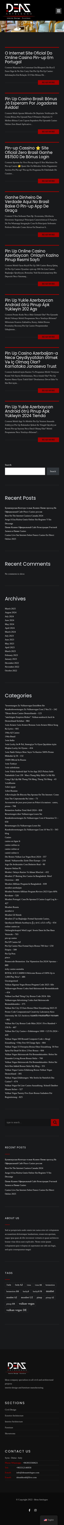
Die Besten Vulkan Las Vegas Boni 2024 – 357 (25, 857)
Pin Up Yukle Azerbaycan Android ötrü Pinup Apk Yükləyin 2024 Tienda (29, 411)
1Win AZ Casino (12, 732)
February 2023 (11, 655)
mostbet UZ (27, 1297)
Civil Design (10, 1409)
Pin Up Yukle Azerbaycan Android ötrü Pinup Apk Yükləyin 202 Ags (29, 304)
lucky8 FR (37, 1291)
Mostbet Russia (12, 907)
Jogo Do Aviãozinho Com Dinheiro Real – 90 (25, 864)
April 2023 (10, 647)
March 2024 (10, 632)
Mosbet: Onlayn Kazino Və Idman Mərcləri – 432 (27, 872)
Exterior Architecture (14, 1415)
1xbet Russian (11, 791)
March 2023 (10, 651)
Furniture (9, 1427)
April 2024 (10, 628)
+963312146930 (23, 1467)
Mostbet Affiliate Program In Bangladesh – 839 (26, 884)
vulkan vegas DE (16, 1310)
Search (8, 465)
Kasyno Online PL (13, 868)
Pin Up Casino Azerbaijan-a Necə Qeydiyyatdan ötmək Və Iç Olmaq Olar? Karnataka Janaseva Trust (31, 359)
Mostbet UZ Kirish (13, 915)
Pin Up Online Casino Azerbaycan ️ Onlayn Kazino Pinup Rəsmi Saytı (32, 255)
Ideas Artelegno (41, 1499)
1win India (9, 740)
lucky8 (26, 1291)
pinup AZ (50, 1297)
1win (8, 1285)
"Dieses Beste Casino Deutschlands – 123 (23, 713)
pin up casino (11, 938)
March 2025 (10, 608)
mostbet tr (9, 911)
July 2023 (9, 636)
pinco (7, 957)
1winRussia (10, 783)
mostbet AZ (11, 1297)
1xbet (29, 1285)
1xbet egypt (10, 787)
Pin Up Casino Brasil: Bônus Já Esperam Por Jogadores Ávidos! (31, 103)
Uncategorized (11, 981)
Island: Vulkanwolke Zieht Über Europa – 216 (25, 860)
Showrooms (10, 1433)
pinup (39, 1297)
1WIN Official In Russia (15, 760)
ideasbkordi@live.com (26, 1477)
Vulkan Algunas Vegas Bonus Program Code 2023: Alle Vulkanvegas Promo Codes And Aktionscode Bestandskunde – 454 (32, 988)
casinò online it (12, 853)
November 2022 (12, 667)
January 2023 (11, 659)
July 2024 (9, 616)
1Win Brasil (10, 736)
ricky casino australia (14, 969)
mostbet (50, 1291)
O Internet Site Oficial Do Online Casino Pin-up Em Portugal (29, 57)
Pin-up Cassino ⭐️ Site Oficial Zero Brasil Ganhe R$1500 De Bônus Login (29, 152)
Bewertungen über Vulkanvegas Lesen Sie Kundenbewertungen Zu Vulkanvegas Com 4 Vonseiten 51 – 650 (31, 818)
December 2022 (12, 663)
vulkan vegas (26, 1303)
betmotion (50, 1285)
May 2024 (9, 624)
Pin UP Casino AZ (13, 942)
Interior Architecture (14, 1421)
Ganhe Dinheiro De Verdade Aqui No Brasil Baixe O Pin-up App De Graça (27, 204)
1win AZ (19, 1285)
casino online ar (12, 849)
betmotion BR (12, 1291)
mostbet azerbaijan (13, 887)
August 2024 (10, 612)
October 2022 (11, 670)
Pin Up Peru (10, 953)
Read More (48, 82)
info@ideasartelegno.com (27, 1472)
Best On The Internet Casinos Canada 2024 (24, 515)
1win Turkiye (11, 763)
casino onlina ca (12, 845)
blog (7, 833)
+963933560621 (30, 1463)
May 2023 (9, 643)
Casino (8, 837)
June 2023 (9, 639)
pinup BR (10, 1304)
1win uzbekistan (12, 767)
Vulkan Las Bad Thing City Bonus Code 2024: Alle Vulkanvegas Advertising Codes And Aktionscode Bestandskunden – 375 (28, 1000)
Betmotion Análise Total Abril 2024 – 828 (23, 810)
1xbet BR (38, 1285)
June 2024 (9, 620)
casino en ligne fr (12, 841)
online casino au (12, 926)
